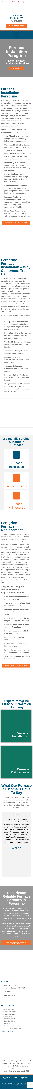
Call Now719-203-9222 (16, 16)
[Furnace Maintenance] (16, 495)
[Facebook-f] (1, 1000)
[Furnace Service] (16, 478)
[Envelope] (5, 1000)
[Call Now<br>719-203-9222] (16, 11)
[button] (16, 35)
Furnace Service (16, 486)
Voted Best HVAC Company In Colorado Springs (16, 1084)
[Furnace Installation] (16, 455)
